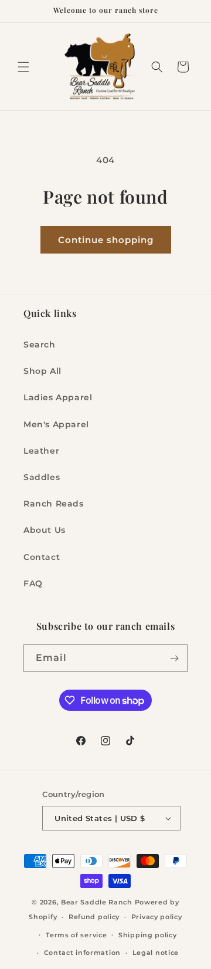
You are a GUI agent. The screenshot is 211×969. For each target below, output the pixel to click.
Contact (41, 557)
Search (39, 344)
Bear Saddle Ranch (96, 902)
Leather (41, 450)
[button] (23, 67)
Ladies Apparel (57, 397)
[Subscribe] (174, 658)
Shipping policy (147, 935)
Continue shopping (106, 239)
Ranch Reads (53, 503)
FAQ (33, 583)
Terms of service (76, 935)
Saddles (41, 477)
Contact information (82, 952)
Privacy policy (156, 917)
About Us (44, 530)
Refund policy (94, 917)
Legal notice (155, 952)
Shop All (42, 371)
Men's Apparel (56, 424)
